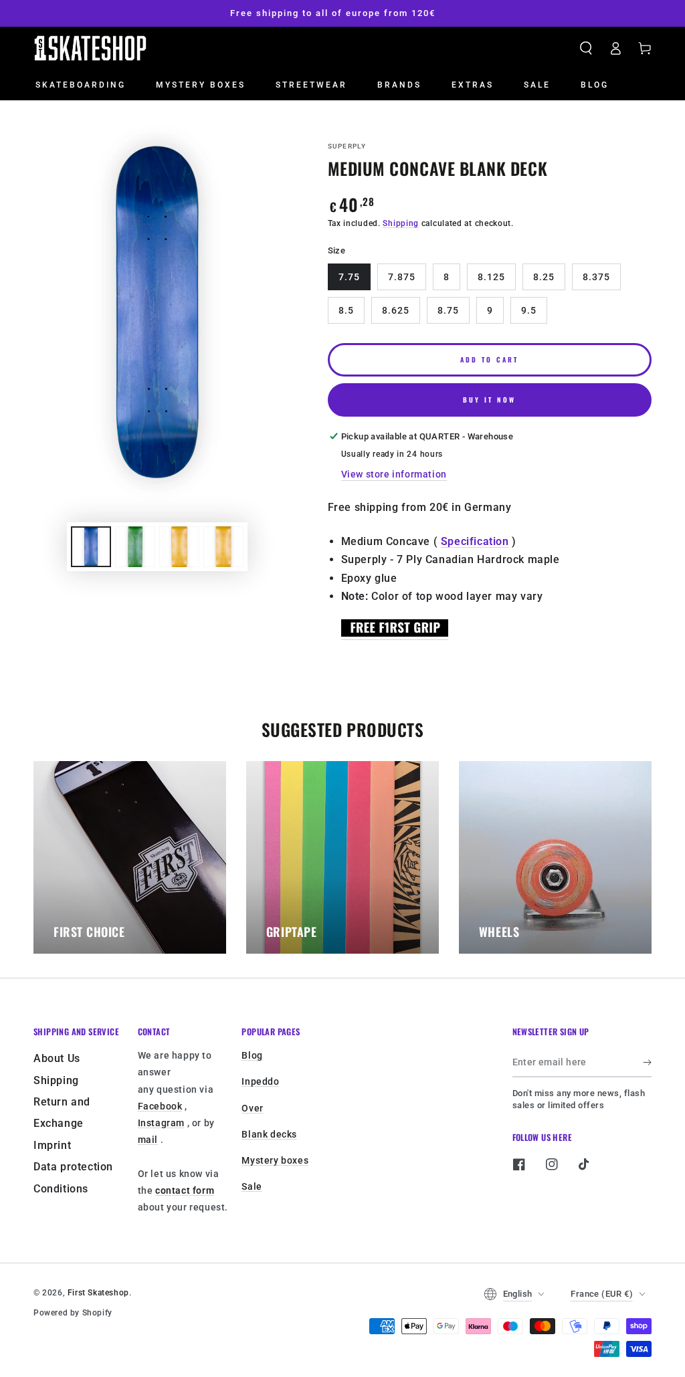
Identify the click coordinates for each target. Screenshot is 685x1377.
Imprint (52, 1145)
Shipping (401, 223)
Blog (251, 1055)
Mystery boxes (274, 1160)
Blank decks (269, 1134)
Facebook (160, 1106)
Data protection (73, 1166)
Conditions (60, 1188)
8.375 (596, 277)
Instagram (161, 1123)
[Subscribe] (647, 1062)
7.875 (401, 277)
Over (252, 1108)
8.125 (491, 277)
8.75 (448, 310)
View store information (394, 474)
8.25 (544, 277)
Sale (251, 1186)
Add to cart (489, 359)
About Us (56, 1058)
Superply (347, 146)
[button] (586, 48)
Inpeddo (260, 1081)
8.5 (346, 310)
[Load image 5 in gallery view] (135, 546)
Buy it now (489, 400)
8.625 (395, 310)
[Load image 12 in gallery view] (223, 546)
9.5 (528, 310)
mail (148, 1139)
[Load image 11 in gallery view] (179, 546)
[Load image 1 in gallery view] (91, 546)
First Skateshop (98, 1292)
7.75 (349, 277)
